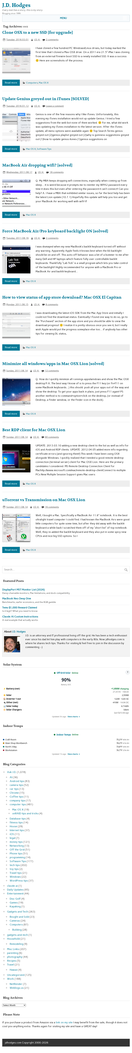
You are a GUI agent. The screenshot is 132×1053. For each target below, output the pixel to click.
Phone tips (16, 853)
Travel (10, 964)
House (13, 826)
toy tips (14, 869)
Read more (11, 82)
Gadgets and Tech (17, 911)
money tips (16, 841)
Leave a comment (55, 105)
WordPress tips (19, 880)
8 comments (52, 304)
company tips (17, 800)
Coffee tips (16, 796)
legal (12, 837)
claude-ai (12, 885)
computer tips (18, 804)
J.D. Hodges (19, 631)
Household (13, 938)
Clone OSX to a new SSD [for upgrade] (37, 32)
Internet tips (17, 830)
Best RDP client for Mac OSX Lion (33, 430)
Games (14, 902)
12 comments (52, 370)
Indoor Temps (64, 734)
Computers (32, 82)
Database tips (18, 818)
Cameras (15, 920)
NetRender (16, 983)
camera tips (16, 785)
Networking (17, 845)
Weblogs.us (17, 987)
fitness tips (16, 822)
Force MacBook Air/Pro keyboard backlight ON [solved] (55, 231)
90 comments (52, 437)
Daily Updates (15, 889)
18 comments (57, 172)
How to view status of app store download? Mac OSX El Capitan (61, 297)
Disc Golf (15, 898)
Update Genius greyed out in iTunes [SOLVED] (45, 98)
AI (11, 777)
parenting (12, 952)
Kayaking (15, 906)
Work (10, 978)
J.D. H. (37, 39)
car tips (14, 788)
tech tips (15, 865)
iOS (12, 834)
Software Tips (44, 148)
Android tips (17, 781)
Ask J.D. (11, 772)
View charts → (74, 716)
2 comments (52, 39)
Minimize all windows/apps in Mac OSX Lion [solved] (53, 363)
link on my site (64, 1022)
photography (14, 956)
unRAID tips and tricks (25, 813)
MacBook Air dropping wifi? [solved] (37, 165)
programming (17, 857)
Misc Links (13, 949)
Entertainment (15, 893)
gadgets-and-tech (17, 934)
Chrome (14, 792)
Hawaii (14, 969)
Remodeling (16, 943)
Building (17, 929)
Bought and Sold (19, 916)
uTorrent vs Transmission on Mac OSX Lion (43, 499)
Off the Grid (17, 849)
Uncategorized (15, 974)
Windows (15, 876)
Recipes (11, 960)
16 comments (52, 507)
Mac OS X (43, 82)
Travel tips (16, 872)
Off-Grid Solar (64, 672)
